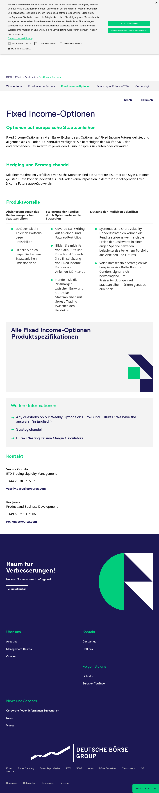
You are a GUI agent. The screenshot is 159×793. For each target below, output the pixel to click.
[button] (9, 43)
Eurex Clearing (26, 768)
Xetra (91, 768)
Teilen (128, 100)
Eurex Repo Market (50, 768)
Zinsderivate (30, 77)
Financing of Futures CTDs (113, 86)
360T (79, 768)
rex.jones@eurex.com (21, 521)
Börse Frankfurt (108, 768)
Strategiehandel (29, 429)
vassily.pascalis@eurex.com (26, 488)
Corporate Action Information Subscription (32, 710)
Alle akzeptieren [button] (129, 23)
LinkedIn (88, 676)
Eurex (9, 77)
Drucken (147, 100)
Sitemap (64, 782)
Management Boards (19, 649)
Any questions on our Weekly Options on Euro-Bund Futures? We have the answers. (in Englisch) (76, 419)
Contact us (89, 641)
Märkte (18, 77)
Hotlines (88, 649)
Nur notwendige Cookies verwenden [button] (129, 30)
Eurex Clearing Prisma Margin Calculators (49, 438)
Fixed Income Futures (41, 86)
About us (11, 641)
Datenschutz (30, 782)
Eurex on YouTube (94, 683)
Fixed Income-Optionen (75, 86)
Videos (10, 725)
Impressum (48, 782)
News (9, 718)
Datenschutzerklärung (20, 38)
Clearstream (129, 768)
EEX (68, 768)
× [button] (156, 3)
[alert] (79, 27)
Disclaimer (12, 782)
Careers (11, 656)
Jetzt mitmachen (17, 589)
